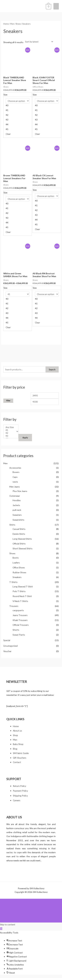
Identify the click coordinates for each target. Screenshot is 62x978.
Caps (15, 477)
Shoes (12, 553)
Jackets (16, 505)
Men (5, 463)
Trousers (13, 606)
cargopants (18, 610)
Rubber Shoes (19, 572)
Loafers (16, 562)
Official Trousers (21, 625)
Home (6, 24)
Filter (8, 401)
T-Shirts (13, 582)
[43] (9, 435)
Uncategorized (10, 645)
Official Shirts (19, 543)
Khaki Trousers (20, 620)
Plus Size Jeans (20, 491)
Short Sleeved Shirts (22, 548)
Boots (16, 557)
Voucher (7, 651)
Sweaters (17, 514)
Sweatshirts (18, 519)
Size (5, 94)
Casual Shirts (19, 529)
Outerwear (14, 495)
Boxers (16, 472)
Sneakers (17, 577)
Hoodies (17, 500)
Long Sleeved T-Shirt (23, 586)
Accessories (15, 467)
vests (15, 481)
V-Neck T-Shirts (20, 601)
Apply (25, 437)
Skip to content (7, 924)
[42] (9, 433)
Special (6, 640)
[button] (1, 928)
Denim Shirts (19, 534)
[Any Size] (9, 427)
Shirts (12, 524)
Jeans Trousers (20, 615)
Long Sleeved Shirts (22, 538)
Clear (8, 134)
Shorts (16, 629)
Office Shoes (19, 567)
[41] (9, 430)
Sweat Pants (19, 634)
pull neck (17, 510)
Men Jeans (14, 486)
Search (52, 369)
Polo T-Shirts (19, 591)
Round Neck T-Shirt (22, 596)
